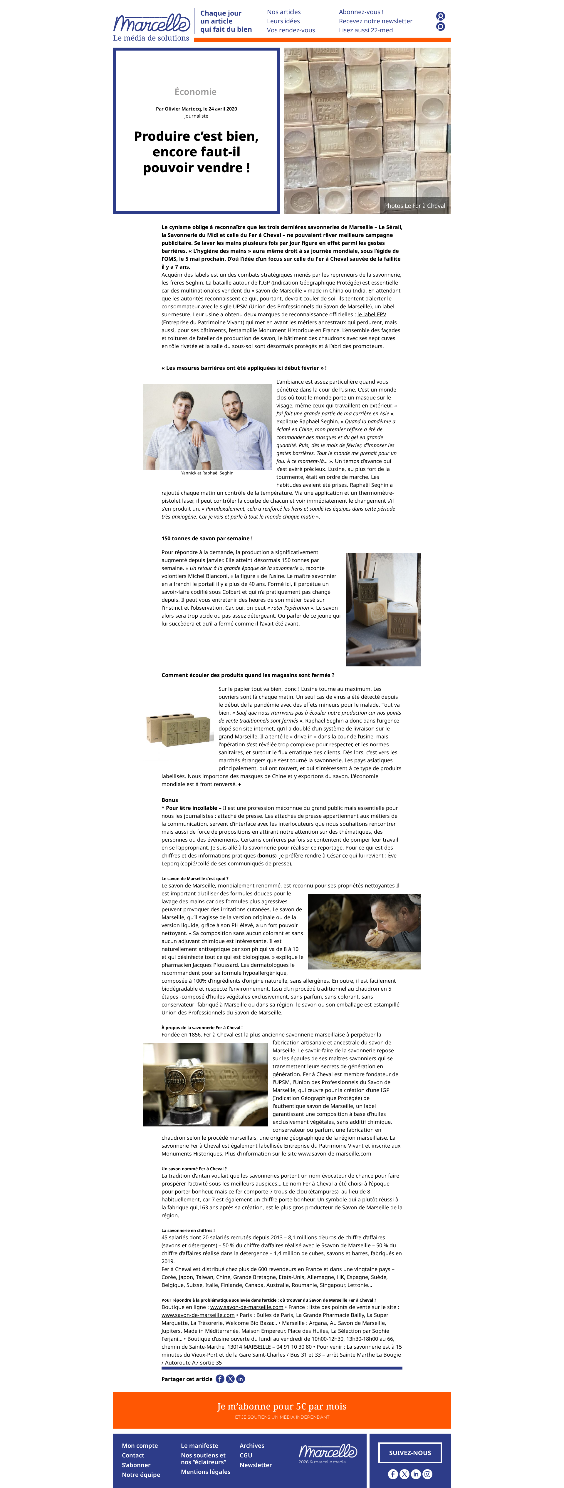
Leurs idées (283, 21)
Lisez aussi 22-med (366, 30)
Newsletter (256, 1465)
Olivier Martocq (183, 109)
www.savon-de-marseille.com (334, 1153)
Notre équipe (141, 1475)
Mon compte (140, 1445)
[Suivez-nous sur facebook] (393, 1474)
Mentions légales (206, 1472)
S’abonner (136, 1465)
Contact (133, 1455)
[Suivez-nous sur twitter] (404, 1474)
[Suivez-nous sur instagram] (427, 1474)
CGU (246, 1455)
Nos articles (284, 12)
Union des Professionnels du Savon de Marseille (221, 1012)
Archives (252, 1445)
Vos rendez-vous (291, 30)
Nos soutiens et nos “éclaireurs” (203, 1458)
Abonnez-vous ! (361, 12)
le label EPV (371, 314)
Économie (195, 91)
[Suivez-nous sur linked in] (416, 1474)
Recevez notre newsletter (376, 21)
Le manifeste (199, 1445)
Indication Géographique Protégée (316, 282)
